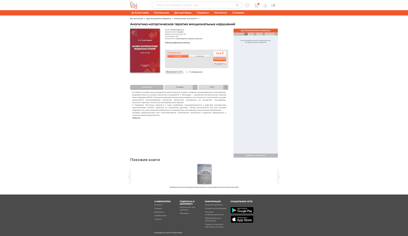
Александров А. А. (177, 29)
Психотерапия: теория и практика (189, 38)
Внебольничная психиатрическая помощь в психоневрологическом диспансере (204, 187)
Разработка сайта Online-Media (168, 233)
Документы (159, 212)
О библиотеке (160, 215)
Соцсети (158, 219)
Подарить (219, 64)
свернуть (136, 118)
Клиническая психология (185, 18)
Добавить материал (256, 155)
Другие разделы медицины (158, 18)
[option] (204, 176)
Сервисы (203, 13)
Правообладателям (214, 205)
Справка (238, 13)
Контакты (220, 13)
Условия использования (215, 208)
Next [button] (279, 177)
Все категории (136, 18)
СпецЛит (180, 32)
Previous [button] (129, 177)
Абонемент (184, 213)
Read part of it (174, 72)
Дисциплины (182, 13)
